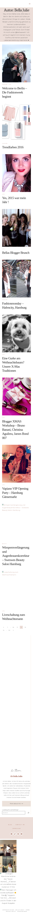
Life (10, 84)
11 (17, 627)
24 (9, 630)
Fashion (4, 84)
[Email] (21, 834)
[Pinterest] (18, 834)
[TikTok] (14, 834)
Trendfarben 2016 (12, 147)
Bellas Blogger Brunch (15, 252)
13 (25, 627)
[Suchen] (28, 812)
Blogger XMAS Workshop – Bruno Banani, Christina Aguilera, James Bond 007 (15, 429)
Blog (10, 824)
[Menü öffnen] (29, 3)
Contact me (20, 824)
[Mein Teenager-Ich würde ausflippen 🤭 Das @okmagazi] (8, 897)
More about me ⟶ (16, 803)
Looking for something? (10, 810)
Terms (28, 909)
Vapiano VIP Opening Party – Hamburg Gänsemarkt (15, 493)
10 (13, 627)
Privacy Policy (11, 911)
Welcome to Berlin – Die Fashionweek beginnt (14, 92)
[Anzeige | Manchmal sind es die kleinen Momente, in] (8, 881)
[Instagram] (11, 834)
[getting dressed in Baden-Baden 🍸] (8, 848)
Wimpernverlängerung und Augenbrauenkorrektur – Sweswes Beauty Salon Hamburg (15, 556)
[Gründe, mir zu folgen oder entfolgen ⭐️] (8, 864)
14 (3, 630)
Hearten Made (22, 911)
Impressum (16, 828)
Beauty (4, 543)
